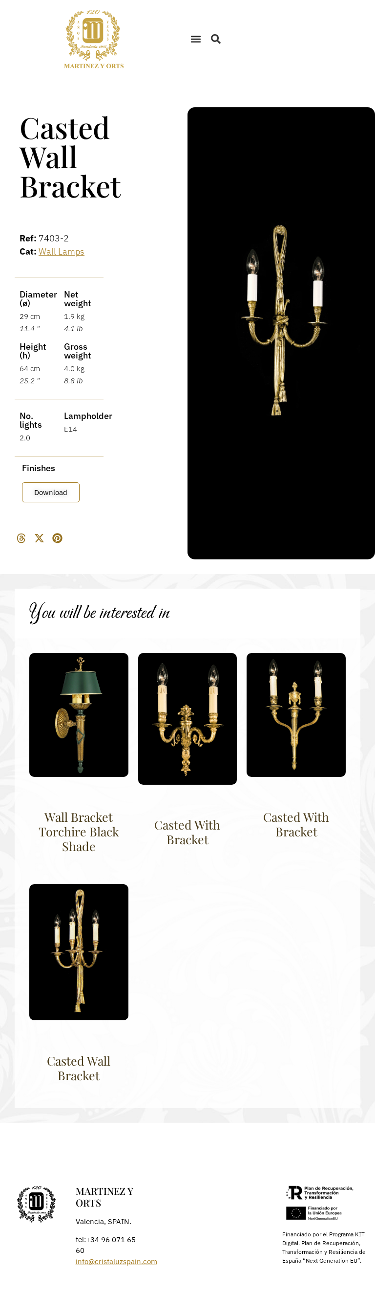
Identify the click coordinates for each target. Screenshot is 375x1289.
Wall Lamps (61, 251)
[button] (196, 39)
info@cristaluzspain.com (116, 1261)
